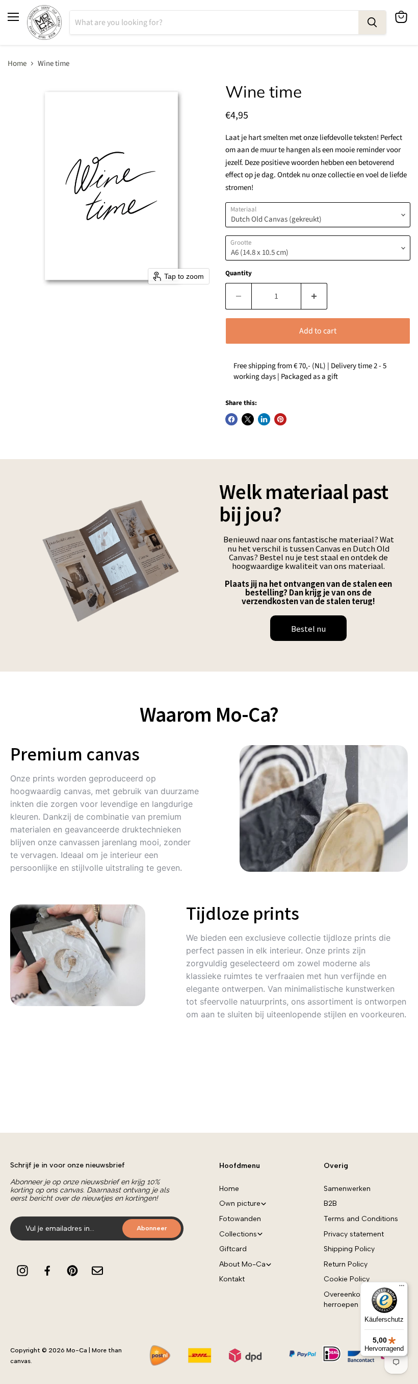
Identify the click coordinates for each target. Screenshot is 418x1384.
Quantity (238, 273)
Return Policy (346, 1264)
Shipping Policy (349, 1249)
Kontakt (232, 1279)
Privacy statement (354, 1234)
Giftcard (233, 1249)
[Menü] (402, 1288)
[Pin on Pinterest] (280, 419)
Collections (238, 1234)
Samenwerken (347, 1188)
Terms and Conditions (361, 1218)
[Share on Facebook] (231, 419)
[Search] (372, 22)
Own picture (239, 1203)
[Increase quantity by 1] (314, 296)
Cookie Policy (347, 1279)
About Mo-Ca (242, 1264)
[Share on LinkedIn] (264, 419)
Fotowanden (240, 1218)
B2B (330, 1203)
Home (17, 63)
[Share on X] (248, 419)
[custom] (22, 1270)
